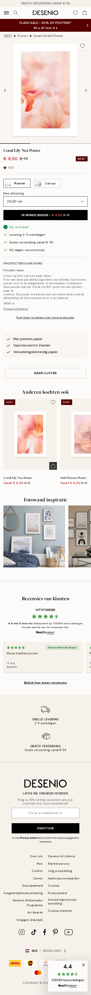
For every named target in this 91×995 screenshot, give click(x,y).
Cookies (54, 885)
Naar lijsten (45, 373)
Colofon (37, 871)
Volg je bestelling (60, 871)
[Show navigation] (6, 13)
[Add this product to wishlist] (82, 45)
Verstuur (45, 828)
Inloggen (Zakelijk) (30, 920)
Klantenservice (58, 864)
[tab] (15, 142)
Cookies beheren (60, 911)
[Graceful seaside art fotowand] (34, 536)
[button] (68, 976)
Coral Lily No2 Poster (48, 36)
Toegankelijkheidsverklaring (23, 893)
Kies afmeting (13, 193)
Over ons (36, 856)
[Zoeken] (15, 13)
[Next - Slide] (86, 90)
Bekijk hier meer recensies (45, 683)
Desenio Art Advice (61, 856)
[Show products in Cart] (84, 13)
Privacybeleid (57, 893)
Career (38, 878)
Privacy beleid (28, 838)
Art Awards (35, 912)
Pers (40, 864)
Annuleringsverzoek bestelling (62, 901)
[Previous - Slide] (5, 90)
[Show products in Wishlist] (75, 13)
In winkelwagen (45, 215)
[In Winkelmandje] (53, 466)
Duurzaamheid (32, 885)
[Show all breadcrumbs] (7, 36)
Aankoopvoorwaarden (63, 878)
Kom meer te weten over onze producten (45, 317)
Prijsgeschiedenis (15, 309)
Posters (23, 36)
